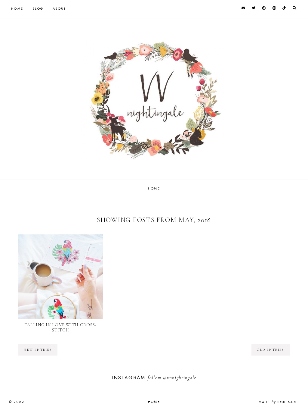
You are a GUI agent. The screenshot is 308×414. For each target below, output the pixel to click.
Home (17, 8)
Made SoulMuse (279, 402)
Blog (37, 8)
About (59, 8)
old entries (270, 350)
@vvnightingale (179, 378)
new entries (38, 350)
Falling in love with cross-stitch (60, 327)
